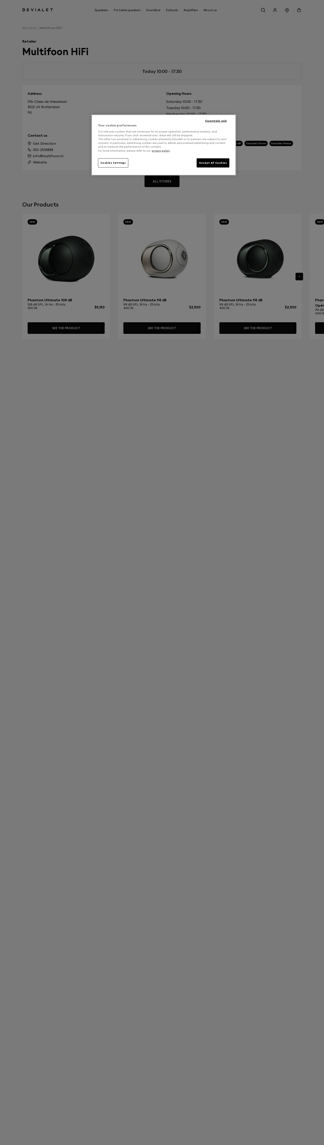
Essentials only (216, 120)
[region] (163, 145)
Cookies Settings (113, 162)
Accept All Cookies (213, 162)
